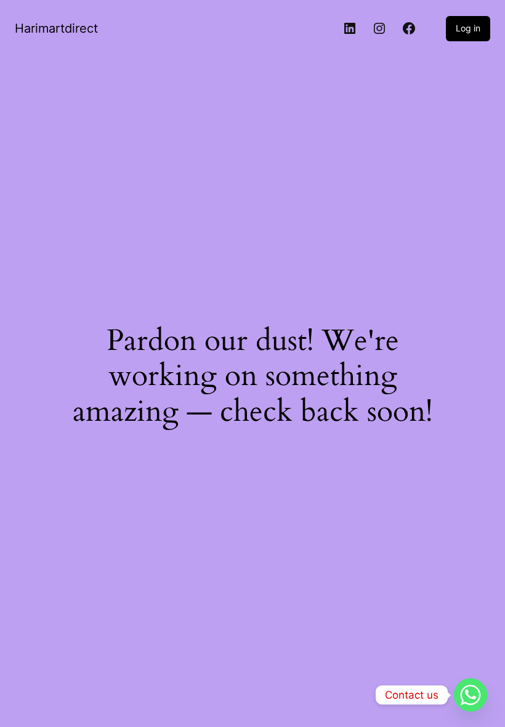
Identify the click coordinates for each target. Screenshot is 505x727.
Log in (468, 28)
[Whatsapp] (470, 695)
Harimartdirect (56, 28)
